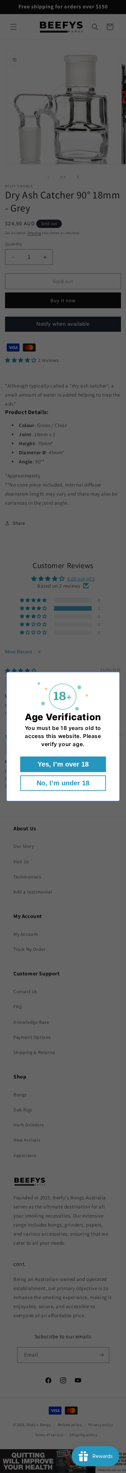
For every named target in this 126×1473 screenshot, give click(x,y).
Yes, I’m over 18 (63, 764)
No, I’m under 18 (63, 783)
